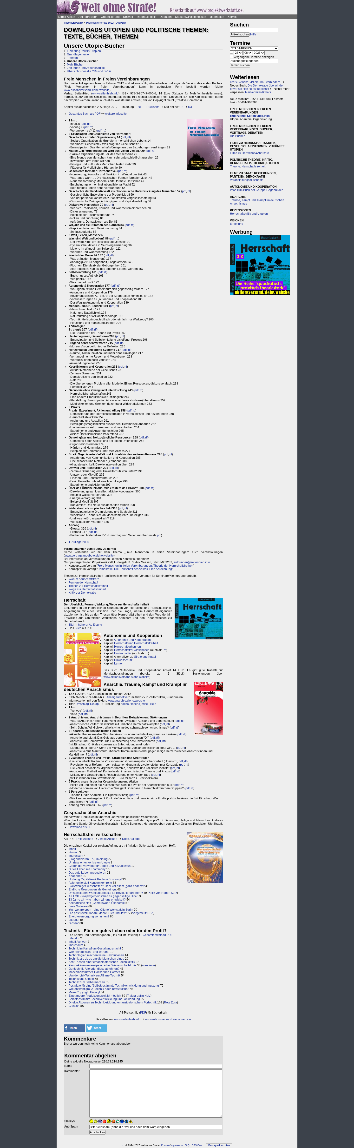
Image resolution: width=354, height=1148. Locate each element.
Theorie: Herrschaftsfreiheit (247, 166)
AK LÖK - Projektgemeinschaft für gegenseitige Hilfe (103, 896)
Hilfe (253, 34)
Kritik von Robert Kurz (163, 893)
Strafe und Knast (145, 656)
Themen (72, 58)
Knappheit (75, 876)
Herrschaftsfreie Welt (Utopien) (106, 22)
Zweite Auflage (107, 839)
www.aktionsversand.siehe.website (87, 90)
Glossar (74, 923)
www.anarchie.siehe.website (126, 700)
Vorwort (74, 852)
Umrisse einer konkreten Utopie (89, 862)
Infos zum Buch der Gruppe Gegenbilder (256, 190)
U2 (181, 107)
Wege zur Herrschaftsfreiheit (87, 589)
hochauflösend (130, 704)
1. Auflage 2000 (79, 542)
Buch (78, 628)
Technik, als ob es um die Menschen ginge (96, 958)
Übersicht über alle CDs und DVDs (89, 71)
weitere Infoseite (116, 113)
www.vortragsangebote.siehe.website (89, 555)
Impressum (76, 855)
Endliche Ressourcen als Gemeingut (93, 889)
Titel (139, 107)
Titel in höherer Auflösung (85, 624)
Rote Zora (170, 1002)
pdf (84, 124)
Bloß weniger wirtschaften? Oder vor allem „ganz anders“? (107, 886)
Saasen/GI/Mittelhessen (190, 17)
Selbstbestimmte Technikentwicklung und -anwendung (104, 999)
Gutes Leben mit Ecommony (87, 869)
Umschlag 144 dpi (87, 704)
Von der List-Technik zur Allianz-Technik (94, 975)
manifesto (148, 965)
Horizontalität (122, 653)
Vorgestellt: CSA (142, 913)
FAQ (187, 1145)
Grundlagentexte (78, 54)
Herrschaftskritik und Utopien (249, 213)
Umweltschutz (123, 660)
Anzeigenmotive (117, 697)
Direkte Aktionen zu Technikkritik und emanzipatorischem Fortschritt (113, 1002)
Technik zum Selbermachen (87, 982)
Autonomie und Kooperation (132, 640)
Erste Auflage (84, 839)
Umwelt (128, 17)
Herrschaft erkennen (127, 646)
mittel (145, 704)
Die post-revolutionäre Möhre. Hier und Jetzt (97, 913)
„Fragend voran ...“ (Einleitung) (89, 859)
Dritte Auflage (131, 839)
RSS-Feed (197, 1145)
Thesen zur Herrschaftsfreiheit (88, 586)
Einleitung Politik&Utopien (84, 51)
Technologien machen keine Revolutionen (96, 955)
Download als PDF (81, 827)
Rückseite (152, 107)
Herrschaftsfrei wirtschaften (132, 650)
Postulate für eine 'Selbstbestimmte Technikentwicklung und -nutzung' (114, 985)
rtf (88, 124)
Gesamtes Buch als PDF (84, 113)
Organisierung (110, 17)
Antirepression (88, 17)
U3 (190, 107)
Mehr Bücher (75, 64)
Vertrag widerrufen (219, 1145)
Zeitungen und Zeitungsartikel (86, 68)
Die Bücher (237, 136)
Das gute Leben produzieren (87, 872)
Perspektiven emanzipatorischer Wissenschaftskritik (102, 965)
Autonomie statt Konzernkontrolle (90, 882)
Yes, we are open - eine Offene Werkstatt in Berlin (101, 909)
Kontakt (165, 1145)
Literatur (74, 920)
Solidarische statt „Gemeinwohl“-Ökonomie (97, 903)
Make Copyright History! (84, 992)
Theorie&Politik (146, 17)
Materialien (217, 17)
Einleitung (236, 224)
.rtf (164, 650)
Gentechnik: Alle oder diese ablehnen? (94, 968)
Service (232, 17)
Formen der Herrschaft (83, 582)
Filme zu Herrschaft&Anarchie (249, 153)
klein (153, 704)
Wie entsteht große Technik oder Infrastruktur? (99, 989)
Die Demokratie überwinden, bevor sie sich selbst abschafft (257, 87)
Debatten (166, 17)
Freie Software (78, 906)
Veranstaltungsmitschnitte (246, 180)
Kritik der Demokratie (82, 592)
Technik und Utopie (81, 979)
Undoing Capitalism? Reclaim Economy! (95, 879)
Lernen (119, 663)
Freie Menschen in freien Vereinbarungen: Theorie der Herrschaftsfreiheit (145, 565)
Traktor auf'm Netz (139, 995)
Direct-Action (66, 17)
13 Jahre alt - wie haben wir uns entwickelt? (97, 899)
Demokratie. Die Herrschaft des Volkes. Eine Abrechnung (135, 569)
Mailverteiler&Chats (258, 92)
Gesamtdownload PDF (157, 935)
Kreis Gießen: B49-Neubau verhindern (255, 82)
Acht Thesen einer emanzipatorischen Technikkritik (102, 962)
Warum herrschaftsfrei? (84, 579)
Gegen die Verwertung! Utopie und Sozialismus (100, 866)
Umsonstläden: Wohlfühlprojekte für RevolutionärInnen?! (106, 893)
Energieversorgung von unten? (89, 916)
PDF (143, 1012)
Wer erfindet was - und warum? (89, 952)
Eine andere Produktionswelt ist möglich (95, 995)
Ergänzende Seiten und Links (250, 116)
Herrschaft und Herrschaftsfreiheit (136, 643)
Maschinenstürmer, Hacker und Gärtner (94, 972)
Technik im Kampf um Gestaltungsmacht (95, 948)
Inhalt (72, 849)
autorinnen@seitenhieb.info (192, 562)
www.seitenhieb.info (105, 93)
